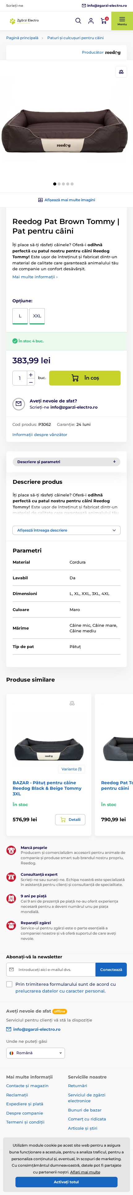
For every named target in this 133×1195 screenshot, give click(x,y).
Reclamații (17, 1094)
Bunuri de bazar (84, 1109)
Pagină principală (22, 37)
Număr (20, 378)
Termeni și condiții (25, 1122)
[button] (78, 21)
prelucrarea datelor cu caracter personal (60, 991)
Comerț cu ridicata (87, 1118)
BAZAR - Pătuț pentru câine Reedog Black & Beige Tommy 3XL (47, 788)
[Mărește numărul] (31, 374)
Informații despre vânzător (39, 434)
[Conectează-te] (91, 21)
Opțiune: (22, 301)
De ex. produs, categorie (46, 52)
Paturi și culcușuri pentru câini (75, 37)
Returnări (77, 1085)
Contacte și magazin (27, 1085)
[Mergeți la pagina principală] (24, 21)
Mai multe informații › (35, 276)
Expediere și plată (24, 1103)
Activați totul (66, 1182)
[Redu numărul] (31, 382)
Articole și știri (82, 1128)
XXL (37, 316)
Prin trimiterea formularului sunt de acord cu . (65, 987)
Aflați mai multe (85, 1172)
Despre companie (24, 1113)
